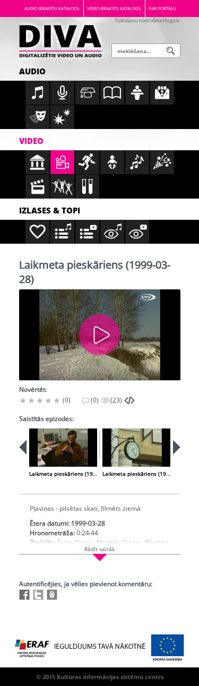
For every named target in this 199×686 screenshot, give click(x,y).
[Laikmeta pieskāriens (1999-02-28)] (63, 447)
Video (31, 140)
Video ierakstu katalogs (114, 8)
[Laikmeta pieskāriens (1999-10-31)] (136, 447)
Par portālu (162, 8)
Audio (32, 71)
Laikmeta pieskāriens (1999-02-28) (73, 473)
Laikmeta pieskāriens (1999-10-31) (146, 473)
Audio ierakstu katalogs (51, 8)
